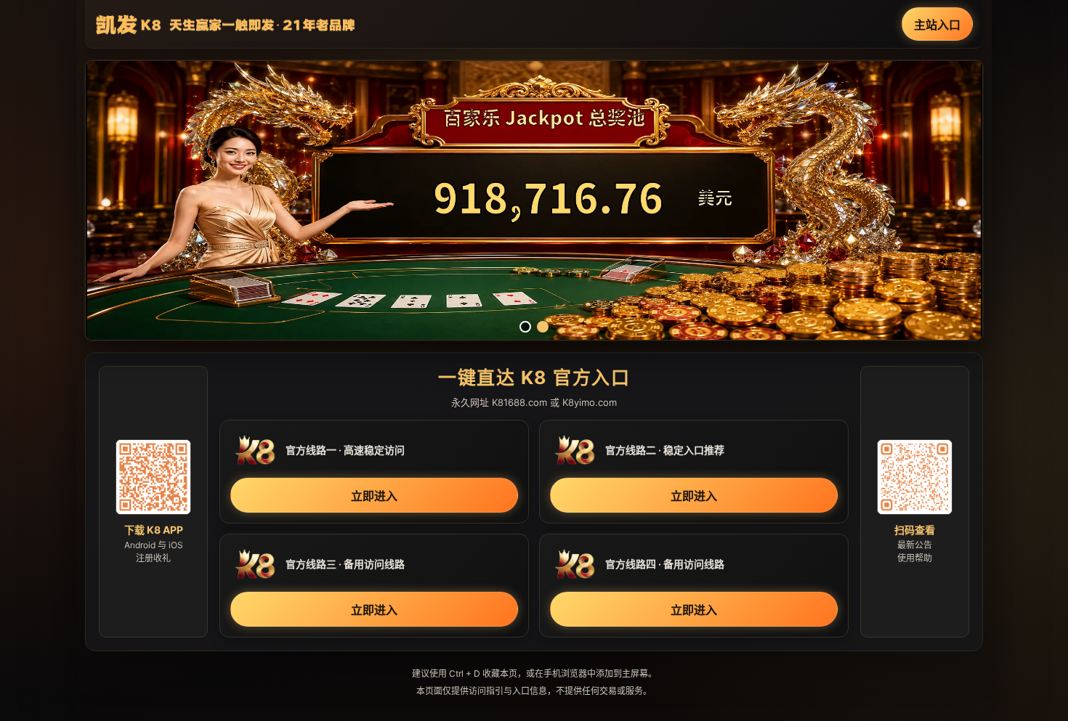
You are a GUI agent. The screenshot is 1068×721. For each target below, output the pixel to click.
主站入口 (937, 24)
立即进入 (374, 496)
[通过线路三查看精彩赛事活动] (534, 200)
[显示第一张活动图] (525, 327)
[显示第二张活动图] (543, 327)
